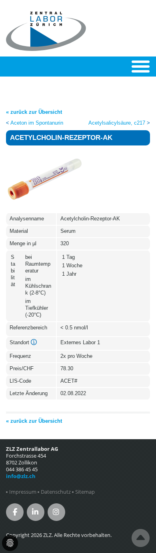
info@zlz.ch (21, 476)
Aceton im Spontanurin (36, 123)
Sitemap (85, 491)
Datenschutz (56, 491)
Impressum (22, 491)
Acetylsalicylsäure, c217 (116, 123)
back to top (141, 538)
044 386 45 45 (22, 469)
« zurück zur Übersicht (34, 112)
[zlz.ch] (46, 16)
